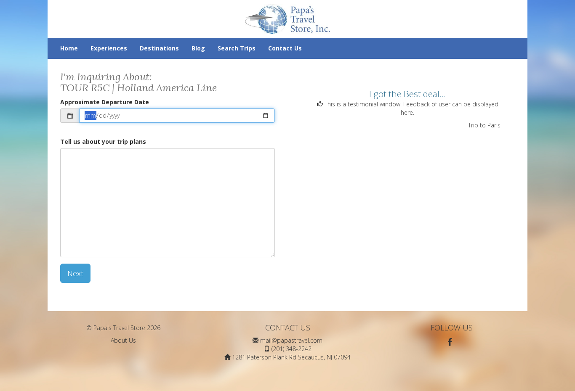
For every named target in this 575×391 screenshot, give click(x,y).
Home (69, 48)
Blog (198, 48)
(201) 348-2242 (291, 349)
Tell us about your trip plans (103, 141)
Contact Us (285, 48)
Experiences (109, 48)
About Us (123, 340)
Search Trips (237, 48)
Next (75, 273)
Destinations (159, 48)
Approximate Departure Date (104, 102)
